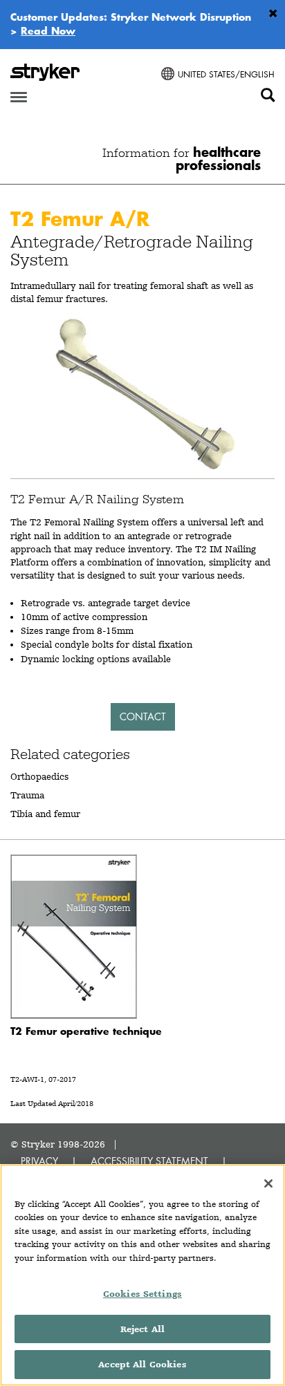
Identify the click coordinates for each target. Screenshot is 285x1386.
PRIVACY (39, 1161)
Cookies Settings (142, 1294)
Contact (143, 716)
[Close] (268, 1183)
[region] (142, 1275)
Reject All (142, 1329)
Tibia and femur (45, 813)
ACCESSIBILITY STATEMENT (149, 1161)
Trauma (27, 794)
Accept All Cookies (142, 1364)
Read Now (48, 30)
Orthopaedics (39, 776)
